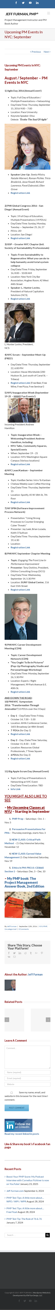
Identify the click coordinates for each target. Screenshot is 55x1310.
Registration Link (20, 192)
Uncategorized (10, 929)
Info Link (15, 789)
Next (46, 51)
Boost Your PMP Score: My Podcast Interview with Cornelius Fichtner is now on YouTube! (27, 1180)
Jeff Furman (12, 926)
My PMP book (17, 878)
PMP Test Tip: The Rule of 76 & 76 (24, 1218)
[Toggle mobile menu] (48, 13)
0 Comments (24, 929)
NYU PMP (43, 926)
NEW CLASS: (19, 839)
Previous (36, 51)
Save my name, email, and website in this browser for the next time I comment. (26, 1096)
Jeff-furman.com (15, 1190)
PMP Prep (17, 818)
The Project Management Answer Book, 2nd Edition (24, 882)
